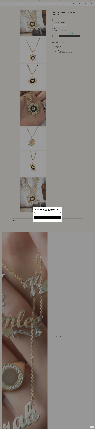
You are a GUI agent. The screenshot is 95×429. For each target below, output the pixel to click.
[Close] (61, 208)
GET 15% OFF (47, 217)
